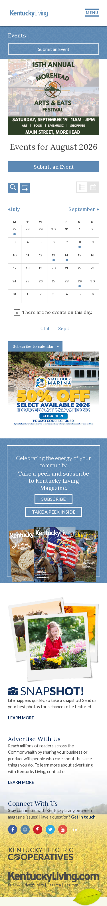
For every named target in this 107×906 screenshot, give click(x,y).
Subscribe (53, 499)
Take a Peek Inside (53, 511)
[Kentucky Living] (29, 13)
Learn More (21, 717)
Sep (62, 328)
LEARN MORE (21, 782)
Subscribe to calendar (33, 346)
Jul (46, 328)
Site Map (71, 885)
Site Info (54, 885)
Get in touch (83, 817)
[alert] (53, 312)
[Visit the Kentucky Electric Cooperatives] (40, 854)
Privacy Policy (33, 885)
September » (83, 209)
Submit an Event (53, 49)
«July (14, 209)
